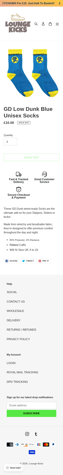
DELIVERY (13, 320)
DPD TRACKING (17, 381)
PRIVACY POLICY (18, 339)
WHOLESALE (15, 311)
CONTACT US (16, 301)
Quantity (8, 135)
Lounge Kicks (36, 463)
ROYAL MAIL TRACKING (22, 372)
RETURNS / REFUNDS (21, 329)
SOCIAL (12, 292)
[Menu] (57, 24)
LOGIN (11, 363)
